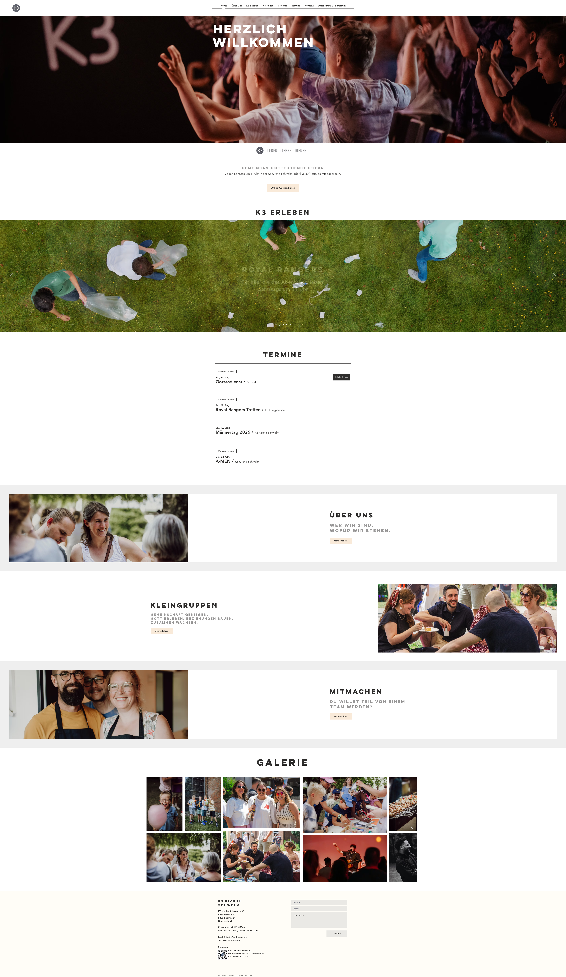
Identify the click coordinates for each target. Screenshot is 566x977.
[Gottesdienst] (276, 324)
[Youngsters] (290, 324)
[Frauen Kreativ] (283, 324)
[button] (229, 382)
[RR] (279, 325)
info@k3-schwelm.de (235, 937)
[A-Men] (286, 324)
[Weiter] (554, 276)
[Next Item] (412, 829)
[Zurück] (12, 276)
